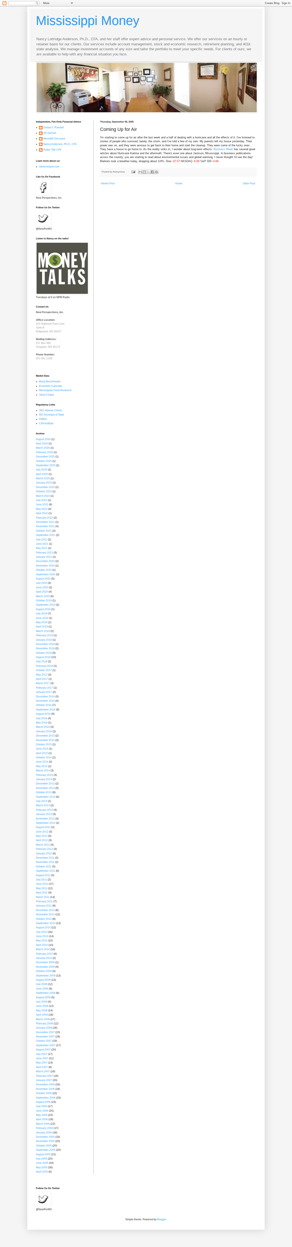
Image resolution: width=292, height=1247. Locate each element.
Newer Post (108, 183)
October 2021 (44, 530)
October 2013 (44, 792)
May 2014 (41, 766)
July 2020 (41, 582)
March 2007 (43, 1071)
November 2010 (45, 914)
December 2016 (45, 696)
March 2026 (43, 447)
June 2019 (42, 618)
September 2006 (45, 1097)
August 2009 (43, 979)
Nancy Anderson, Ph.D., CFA (60, 144)
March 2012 (43, 844)
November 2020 (45, 565)
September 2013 (45, 796)
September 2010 (45, 923)
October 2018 (44, 652)
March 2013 (43, 805)
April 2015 (42, 753)
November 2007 (45, 1036)
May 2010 (41, 940)
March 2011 (43, 897)
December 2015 (45, 735)
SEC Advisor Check (50, 410)
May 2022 (41, 508)
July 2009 (41, 984)
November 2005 (45, 1141)
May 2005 (41, 1167)
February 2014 (44, 775)
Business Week (223, 149)
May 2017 (41, 674)
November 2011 (45, 862)
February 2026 (44, 452)
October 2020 (44, 569)
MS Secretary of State (51, 414)
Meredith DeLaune (54, 138)
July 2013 (41, 801)
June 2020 (42, 587)
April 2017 (42, 678)
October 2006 (44, 1093)
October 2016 (44, 705)
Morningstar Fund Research (55, 390)
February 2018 (44, 665)
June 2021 (42, 543)
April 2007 (42, 1067)
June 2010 (42, 936)
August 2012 (43, 827)
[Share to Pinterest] (156, 172)
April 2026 (42, 443)
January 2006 (44, 1132)
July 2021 (41, 539)
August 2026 (43, 439)
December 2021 (45, 522)
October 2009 (44, 971)
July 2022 (41, 500)
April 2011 (42, 892)
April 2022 (42, 513)
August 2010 (43, 927)
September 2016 (45, 709)
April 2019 (42, 626)
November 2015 (45, 740)
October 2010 (44, 918)
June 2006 (42, 1110)
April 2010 (42, 945)
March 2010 (43, 949)
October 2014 (44, 757)
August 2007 (43, 1049)
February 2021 (44, 552)
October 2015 (44, 744)
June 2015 (42, 748)
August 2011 (43, 875)
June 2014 (42, 761)
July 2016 (41, 718)
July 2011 (41, 879)
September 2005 (45, 1149)
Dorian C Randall (53, 127)
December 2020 (45, 561)
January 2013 (44, 814)
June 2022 (42, 504)
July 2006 (41, 1106)
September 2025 (45, 465)
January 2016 (44, 731)
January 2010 (44, 958)
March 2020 (43, 596)
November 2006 (45, 1088)
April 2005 (42, 1171)
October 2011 (44, 866)
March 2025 (43, 478)
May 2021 (41, 548)
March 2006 (43, 1123)
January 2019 (44, 639)
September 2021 (45, 535)
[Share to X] (148, 172)
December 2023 (45, 487)
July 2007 (41, 1054)
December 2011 (45, 857)
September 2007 (45, 1045)
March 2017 (43, 683)
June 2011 (42, 883)
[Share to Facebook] (152, 172)
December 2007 (45, 1032)
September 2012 (45, 822)
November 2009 (45, 966)
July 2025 (41, 469)
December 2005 (45, 1136)
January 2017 (44, 692)
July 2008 (41, 1001)
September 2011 (45, 870)
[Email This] (140, 172)
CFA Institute (46, 423)
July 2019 (41, 613)
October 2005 (44, 1145)
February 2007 (44, 1075)
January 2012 (44, 853)
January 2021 (44, 556)
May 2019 (41, 622)
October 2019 (44, 600)
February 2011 (44, 901)
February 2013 (44, 809)
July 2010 (41, 931)
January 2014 (44, 779)
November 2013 (45, 788)
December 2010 (45, 910)
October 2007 (44, 1040)
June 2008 (42, 1005)
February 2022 (44, 517)
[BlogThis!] (144, 172)
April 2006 (42, 1119)
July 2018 (41, 661)
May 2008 (41, 1010)
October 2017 (44, 670)
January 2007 (44, 1080)
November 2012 (45, 818)
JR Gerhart (49, 133)
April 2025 (42, 474)
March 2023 (43, 495)
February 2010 (44, 953)
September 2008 (45, 992)
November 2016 (45, 700)
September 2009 (45, 975)
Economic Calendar (50, 386)
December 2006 (45, 1084)
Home (178, 183)
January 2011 (44, 905)
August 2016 (43, 713)
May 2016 (41, 722)
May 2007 (41, 1062)
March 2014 (43, 770)
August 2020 (43, 578)
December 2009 (45, 962)
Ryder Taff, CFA (52, 149)
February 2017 (44, 687)
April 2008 (42, 1014)
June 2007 (42, 1058)
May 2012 (41, 835)
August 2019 (43, 609)
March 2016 (43, 726)
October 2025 (44, 461)
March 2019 (43, 631)
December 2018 (45, 644)
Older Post (249, 183)
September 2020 (45, 574)
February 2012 (44, 849)
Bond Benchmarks (49, 381)
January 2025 (44, 482)
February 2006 (44, 1128)
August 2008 (43, 997)
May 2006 (41, 1115)
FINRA (43, 419)
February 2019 (44, 635)
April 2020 (42, 591)
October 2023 (44, 491)
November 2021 (45, 526)
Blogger (161, 1219)
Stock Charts (46, 394)
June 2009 (42, 988)
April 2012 (42, 840)
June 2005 (42, 1162)
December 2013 (45, 783)
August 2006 (43, 1102)
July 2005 (41, 1158)
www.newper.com (49, 166)
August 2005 (43, 1154)
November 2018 (45, 648)
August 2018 (43, 657)
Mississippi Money (87, 20)
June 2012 (42, 831)
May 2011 (41, 888)
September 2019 (45, 604)
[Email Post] (133, 171)
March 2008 (43, 1019)
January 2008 (44, 1027)
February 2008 (44, 1023)
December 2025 (45, 456)
